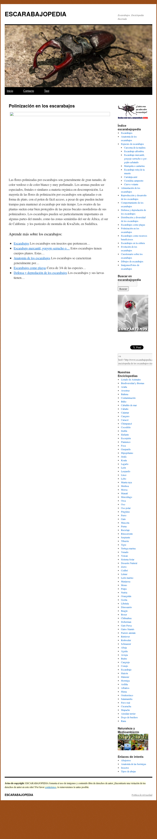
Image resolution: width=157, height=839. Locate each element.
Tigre (123, 544)
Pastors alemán (128, 632)
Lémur (124, 574)
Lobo (123, 478)
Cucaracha (126, 706)
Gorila (124, 599)
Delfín (124, 430)
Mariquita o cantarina (134, 165)
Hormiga (125, 680)
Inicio (10, 90)
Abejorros (126, 760)
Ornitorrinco (127, 695)
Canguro (125, 416)
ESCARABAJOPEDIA (35, 13)
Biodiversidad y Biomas (132, 383)
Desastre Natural (129, 563)
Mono (124, 585)
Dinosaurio (126, 607)
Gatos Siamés (127, 629)
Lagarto (124, 463)
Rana (123, 721)
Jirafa (123, 456)
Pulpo (124, 588)
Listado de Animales (131, 379)
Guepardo (126, 449)
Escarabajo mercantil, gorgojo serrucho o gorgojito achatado (135, 158)
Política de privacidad (142, 794)
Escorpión (126, 438)
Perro (123, 515)
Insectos (125, 767)
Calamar (125, 412)
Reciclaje (125, 530)
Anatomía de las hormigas (133, 764)
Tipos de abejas (128, 771)
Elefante (125, 434)
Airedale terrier (128, 713)
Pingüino (125, 511)
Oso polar (126, 508)
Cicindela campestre (133, 180)
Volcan (124, 555)
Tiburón (125, 541)
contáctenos (50, 787)
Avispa (124, 654)
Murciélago (126, 497)
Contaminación (128, 397)
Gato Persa (126, 625)
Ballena (124, 394)
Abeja (124, 647)
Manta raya (126, 482)
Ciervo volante (131, 184)
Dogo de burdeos (129, 717)
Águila (124, 651)
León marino (127, 577)
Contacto (28, 90)
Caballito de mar (129, 405)
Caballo (124, 408)
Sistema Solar (127, 559)
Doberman (126, 621)
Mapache (125, 710)
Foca (123, 445)
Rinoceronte (127, 533)
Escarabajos (126, 132)
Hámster (125, 676)
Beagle (124, 610)
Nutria (124, 592)
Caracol (124, 419)
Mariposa (125, 581)
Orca (123, 500)
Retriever (125, 636)
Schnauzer (126, 643)
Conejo (124, 665)
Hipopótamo (127, 452)
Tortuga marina (128, 548)
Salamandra (126, 698)
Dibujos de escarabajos (132, 261)
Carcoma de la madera (134, 147)
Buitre (124, 658)
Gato (123, 519)
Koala (124, 460)
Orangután (126, 596)
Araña (124, 386)
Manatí (124, 493)
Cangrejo (125, 662)
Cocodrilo (126, 427)
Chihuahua (126, 618)
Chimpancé (126, 423)
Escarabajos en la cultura (133, 243)
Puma (124, 526)
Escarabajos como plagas (133, 224)
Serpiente (125, 537)
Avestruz (125, 390)
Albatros (125, 687)
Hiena (124, 691)
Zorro (124, 566)
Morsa (124, 489)
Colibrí (124, 570)
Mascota (125, 522)
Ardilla (124, 684)
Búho (123, 401)
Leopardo (125, 471)
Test (46, 90)
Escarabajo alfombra (134, 151)
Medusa (125, 486)
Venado (124, 552)
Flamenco (125, 441)
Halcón (124, 673)
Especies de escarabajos (132, 143)
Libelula (125, 603)
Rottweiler (126, 640)
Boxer (124, 614)
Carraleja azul (130, 176)
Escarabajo (126, 669)
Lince (123, 475)
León (123, 467)
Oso (123, 504)
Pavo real (125, 702)
